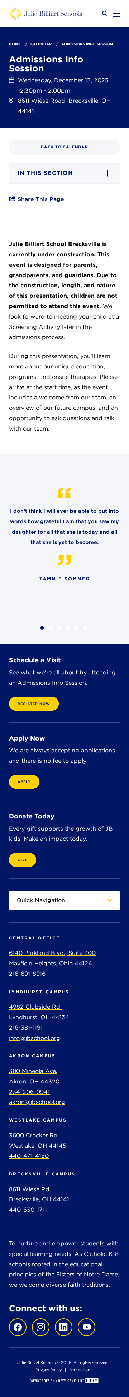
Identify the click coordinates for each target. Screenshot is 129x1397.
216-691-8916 (27, 973)
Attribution (79, 1370)
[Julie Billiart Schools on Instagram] (38, 1326)
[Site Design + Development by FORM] (64, 1381)
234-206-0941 (29, 1092)
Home (15, 44)
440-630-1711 (28, 1209)
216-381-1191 (26, 1027)
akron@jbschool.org (37, 1102)
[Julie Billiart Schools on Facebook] (18, 1326)
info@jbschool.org (34, 1038)
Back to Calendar (64, 147)
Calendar (41, 44)
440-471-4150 (29, 1155)
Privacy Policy (48, 1370)
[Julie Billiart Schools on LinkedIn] (61, 1326)
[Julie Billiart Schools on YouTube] (84, 1326)
